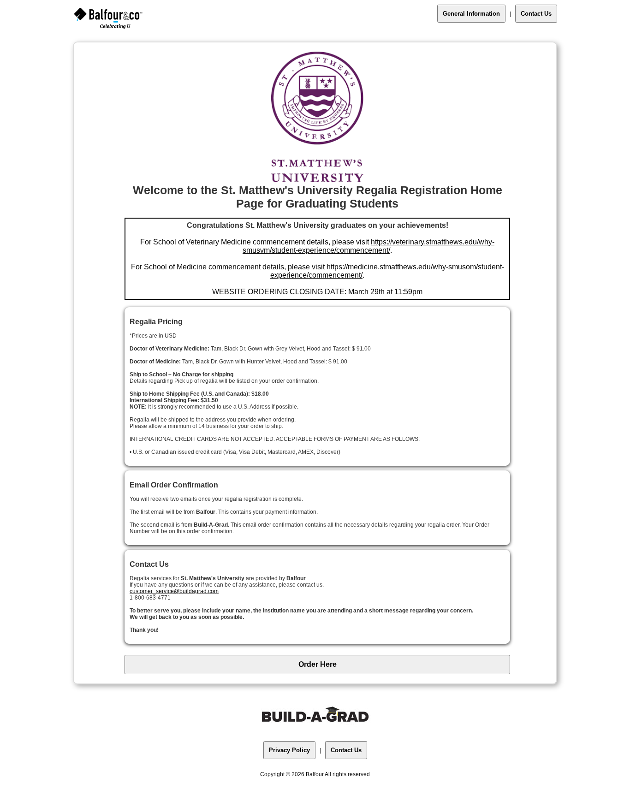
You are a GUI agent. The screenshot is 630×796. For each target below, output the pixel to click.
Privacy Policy (289, 750)
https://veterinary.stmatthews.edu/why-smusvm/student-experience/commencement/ (368, 246)
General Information (471, 13)
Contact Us (536, 13)
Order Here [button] (317, 664)
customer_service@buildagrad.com (174, 591)
